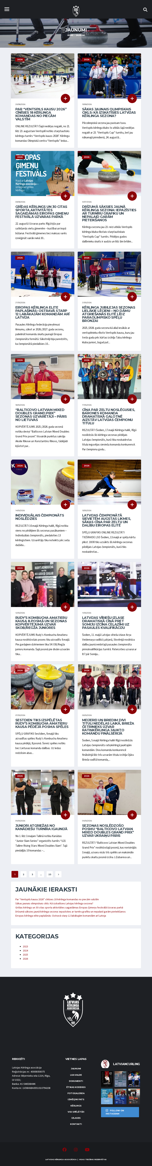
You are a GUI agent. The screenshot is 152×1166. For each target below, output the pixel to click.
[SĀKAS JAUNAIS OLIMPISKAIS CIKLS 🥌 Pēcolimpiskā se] (134, 1079)
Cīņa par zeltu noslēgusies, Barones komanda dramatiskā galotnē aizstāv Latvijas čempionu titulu (108, 416)
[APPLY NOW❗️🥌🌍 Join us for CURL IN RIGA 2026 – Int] (120, 1096)
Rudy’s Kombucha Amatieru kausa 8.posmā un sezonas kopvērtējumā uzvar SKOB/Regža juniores (41, 623)
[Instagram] (75, 1150)
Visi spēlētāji (76, 1112)
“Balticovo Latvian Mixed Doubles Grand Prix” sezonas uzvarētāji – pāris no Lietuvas (41, 415)
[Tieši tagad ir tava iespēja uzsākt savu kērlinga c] (107, 1079)
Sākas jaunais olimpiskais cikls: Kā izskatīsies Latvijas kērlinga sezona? (109, 112)
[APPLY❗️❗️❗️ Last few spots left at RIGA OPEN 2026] (134, 1096)
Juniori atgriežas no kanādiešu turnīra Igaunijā (41, 827)
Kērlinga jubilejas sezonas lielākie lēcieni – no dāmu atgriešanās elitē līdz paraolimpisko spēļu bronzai (108, 314)
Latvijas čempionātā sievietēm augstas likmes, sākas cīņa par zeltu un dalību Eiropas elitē (106, 520)
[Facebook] (64, 1150)
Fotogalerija (75, 1093)
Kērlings (75, 1105)
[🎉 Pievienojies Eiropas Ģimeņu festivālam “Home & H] (107, 1096)
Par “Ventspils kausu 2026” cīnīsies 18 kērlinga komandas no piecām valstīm (41, 114)
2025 (25, 955)
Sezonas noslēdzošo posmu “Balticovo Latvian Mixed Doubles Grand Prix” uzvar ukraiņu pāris (108, 831)
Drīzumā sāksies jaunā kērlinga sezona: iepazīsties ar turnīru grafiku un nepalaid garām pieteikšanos (109, 213)
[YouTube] (87, 1150)
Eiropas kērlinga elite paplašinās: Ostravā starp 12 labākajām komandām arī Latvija (42, 312)
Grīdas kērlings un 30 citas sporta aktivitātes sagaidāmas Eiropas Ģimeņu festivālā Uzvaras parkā (42, 212)
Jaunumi (76, 1068)
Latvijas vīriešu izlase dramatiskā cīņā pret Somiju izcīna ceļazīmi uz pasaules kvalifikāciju (105, 623)
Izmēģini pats (76, 1099)
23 (49, 874)
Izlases (76, 1118)
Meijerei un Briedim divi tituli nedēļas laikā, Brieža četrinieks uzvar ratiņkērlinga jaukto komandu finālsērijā (108, 727)
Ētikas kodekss (76, 1087)
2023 (25, 946)
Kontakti (76, 1124)
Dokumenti (76, 1081)
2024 (25, 951)
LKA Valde (76, 1075)
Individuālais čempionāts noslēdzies (39, 517)
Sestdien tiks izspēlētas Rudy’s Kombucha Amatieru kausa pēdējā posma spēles (42, 723)
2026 (25, 959)
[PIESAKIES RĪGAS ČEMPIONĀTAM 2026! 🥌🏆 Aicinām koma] (120, 1079)
